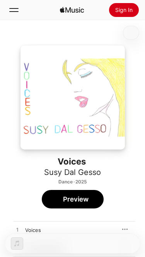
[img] (72, 10)
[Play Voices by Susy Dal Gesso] (17, 230)
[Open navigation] (13, 10)
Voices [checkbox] (33, 230)
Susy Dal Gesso (72, 172)
